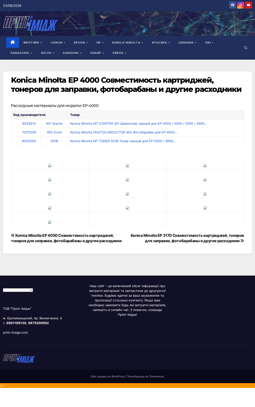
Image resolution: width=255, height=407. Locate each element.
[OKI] (205, 179)
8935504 (29, 141)
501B (54, 141)
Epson (80, 42)
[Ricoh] (205, 208)
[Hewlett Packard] (49, 179)
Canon (57, 42)
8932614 (29, 123)
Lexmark (186, 42)
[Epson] (205, 165)
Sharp (96, 53)
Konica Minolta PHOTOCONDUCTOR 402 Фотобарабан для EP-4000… (123, 132)
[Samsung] (127, 193)
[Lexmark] (127, 179)
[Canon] (127, 165)
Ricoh (46, 53)
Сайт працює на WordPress (108, 376)
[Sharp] (127, 208)
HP (99, 42)
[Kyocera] (49, 208)
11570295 (29, 132)
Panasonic (20, 53)
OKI (208, 42)
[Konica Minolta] (49, 222)
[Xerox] (205, 193)
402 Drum (54, 132)
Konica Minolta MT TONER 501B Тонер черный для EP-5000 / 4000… (123, 141)
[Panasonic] (49, 193)
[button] (245, 48)
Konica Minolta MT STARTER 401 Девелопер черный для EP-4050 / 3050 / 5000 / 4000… (138, 123)
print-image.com (15, 332)
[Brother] (49, 165)
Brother (32, 42)
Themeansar (156, 376)
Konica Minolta (126, 42)
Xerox (118, 53)
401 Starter (54, 123)
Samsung (71, 53)
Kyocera (160, 42)
